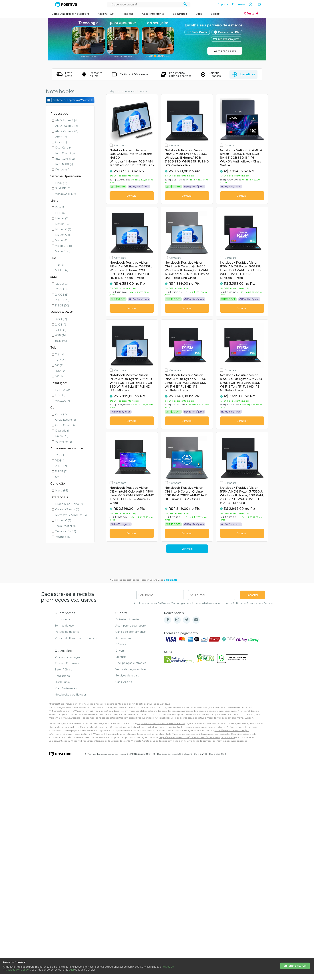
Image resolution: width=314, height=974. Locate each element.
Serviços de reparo (127, 675)
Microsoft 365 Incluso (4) (71, 515)
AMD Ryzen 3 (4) (66, 120)
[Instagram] (177, 620)
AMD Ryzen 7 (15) (66, 131)
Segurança (180, 13)
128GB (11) (62, 455)
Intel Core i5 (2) (65, 158)
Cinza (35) (61, 414)
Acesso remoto (125, 638)
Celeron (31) (62, 142)
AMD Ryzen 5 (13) (66, 125)
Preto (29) (61, 436)
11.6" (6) (59, 354)
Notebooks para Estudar (70, 694)
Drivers (119, 650)
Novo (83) (61, 490)
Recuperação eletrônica (130, 663)
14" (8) (59, 365)
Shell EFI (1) (62, 188)
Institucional (63, 619)
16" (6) (59, 376)
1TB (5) (59, 264)
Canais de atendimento (130, 631)
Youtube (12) (63, 536)
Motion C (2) (63, 520)
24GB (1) (60, 324)
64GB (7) (61, 477)
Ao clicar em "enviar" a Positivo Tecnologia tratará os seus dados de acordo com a (203, 603)
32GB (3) (60, 330)
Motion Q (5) (63, 234)
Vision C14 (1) (63, 245)
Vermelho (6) (63, 441)
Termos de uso (64, 625)
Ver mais (187, 548)
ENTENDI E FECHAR (295, 965)
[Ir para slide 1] (151, 56)
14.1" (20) (61, 360)
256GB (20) (62, 300)
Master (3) (61, 218)
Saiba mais (170, 579)
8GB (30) (61, 341)
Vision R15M (106, 13)
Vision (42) (62, 240)
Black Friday (62, 682)
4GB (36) (60, 335)
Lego (199, 13)
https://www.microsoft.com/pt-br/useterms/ (161, 723)
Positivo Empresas (67, 663)
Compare (120, 145)
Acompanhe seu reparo (130, 625)
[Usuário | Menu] (250, 4)
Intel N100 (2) (64, 164)
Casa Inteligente (153, 13)
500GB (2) (61, 270)
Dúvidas (120, 644)
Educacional (62, 676)
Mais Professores (66, 688)
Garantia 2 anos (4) (67, 509)
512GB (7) (61, 471)
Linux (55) (61, 183)
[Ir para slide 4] (162, 56)
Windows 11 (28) (65, 194)
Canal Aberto (123, 682)
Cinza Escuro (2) (65, 419)
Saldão (215, 13)
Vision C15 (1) (63, 251)
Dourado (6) (62, 430)
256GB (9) (61, 466)
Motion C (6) (63, 229)
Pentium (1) (62, 169)
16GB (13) (61, 319)
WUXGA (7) (62, 400)
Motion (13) (62, 223)
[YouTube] (196, 620)
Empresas (238, 4)
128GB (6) (61, 289)
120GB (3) (61, 283)
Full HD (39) (63, 389)
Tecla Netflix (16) (65, 531)
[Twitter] (186, 620)
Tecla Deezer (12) (66, 526)
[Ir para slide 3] (159, 56)
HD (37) (60, 395)
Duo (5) (60, 207)
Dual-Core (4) (63, 147)
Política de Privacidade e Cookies (253, 603)
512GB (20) (62, 305)
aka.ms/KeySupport (69, 717)
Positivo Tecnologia (67, 657)
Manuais (120, 656)
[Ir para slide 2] (155, 56)
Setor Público (63, 669)
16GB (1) (60, 460)
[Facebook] (168, 620)
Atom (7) (61, 136)
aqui (71, 969)
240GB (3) (61, 294)
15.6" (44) (61, 371)
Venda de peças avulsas (130, 669)
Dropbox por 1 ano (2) (69, 504)
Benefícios (247, 74)
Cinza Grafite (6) (65, 425)
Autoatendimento (127, 619)
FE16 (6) (60, 213)
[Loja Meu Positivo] (66, 4)
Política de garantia (67, 631)
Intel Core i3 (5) (65, 153)
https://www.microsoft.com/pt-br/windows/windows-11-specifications (196, 737)
